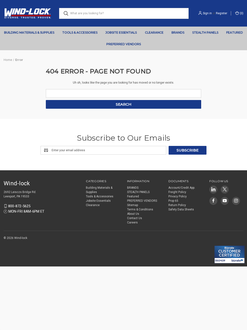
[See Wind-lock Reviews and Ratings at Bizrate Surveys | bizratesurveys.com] (229, 254)
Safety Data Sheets (181, 209)
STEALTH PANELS (205, 32)
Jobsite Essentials (121, 32)
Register (221, 13)
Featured (234, 32)
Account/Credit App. (181, 187)
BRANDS (178, 32)
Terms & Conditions (140, 209)
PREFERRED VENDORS (123, 44)
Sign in (207, 13)
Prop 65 (173, 200)
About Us (133, 213)
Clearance (154, 32)
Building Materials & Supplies (29, 32)
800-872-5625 (19, 206)
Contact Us (134, 218)
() (241, 13)
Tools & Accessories (79, 32)
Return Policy (177, 205)
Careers (132, 222)
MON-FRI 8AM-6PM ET (26, 211)
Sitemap (132, 205)
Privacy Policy (177, 196)
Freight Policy (177, 192)
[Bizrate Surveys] (221, 243)
